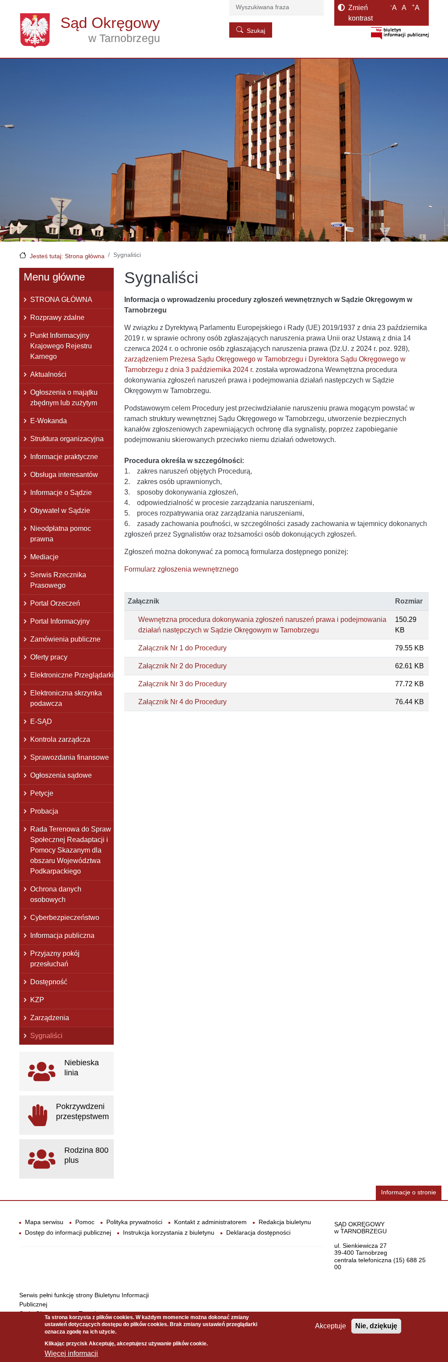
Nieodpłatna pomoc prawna (60, 534)
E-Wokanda (48, 421)
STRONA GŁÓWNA (61, 299)
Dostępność (48, 982)
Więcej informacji (71, 1353)
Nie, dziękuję (376, 1326)
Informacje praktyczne (64, 456)
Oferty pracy (48, 657)
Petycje (41, 793)
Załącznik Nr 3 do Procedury (182, 684)
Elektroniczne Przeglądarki (72, 675)
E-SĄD (41, 721)
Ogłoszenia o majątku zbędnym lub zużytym (64, 398)
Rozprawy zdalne (57, 317)
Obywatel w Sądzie (60, 510)
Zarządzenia (49, 1018)
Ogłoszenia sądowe (61, 775)
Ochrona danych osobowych (55, 894)
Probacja (44, 811)
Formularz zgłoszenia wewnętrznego (181, 569)
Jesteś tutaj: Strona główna (67, 256)
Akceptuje (330, 1326)
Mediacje (44, 557)
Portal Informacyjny (60, 621)
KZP (37, 1000)
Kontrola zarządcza (60, 739)
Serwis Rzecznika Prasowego (58, 580)
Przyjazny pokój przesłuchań (55, 959)
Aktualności (48, 374)
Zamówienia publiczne (65, 639)
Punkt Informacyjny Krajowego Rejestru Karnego (61, 346)
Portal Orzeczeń (55, 603)
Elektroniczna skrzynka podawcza (66, 698)
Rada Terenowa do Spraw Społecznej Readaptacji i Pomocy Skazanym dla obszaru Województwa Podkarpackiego (70, 850)
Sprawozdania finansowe (69, 757)
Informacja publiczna (62, 935)
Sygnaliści (46, 1035)
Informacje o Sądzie (61, 492)
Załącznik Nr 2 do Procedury (182, 666)
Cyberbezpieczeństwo (64, 917)
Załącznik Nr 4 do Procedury (182, 702)
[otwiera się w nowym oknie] (400, 33)
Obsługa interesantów (64, 474)
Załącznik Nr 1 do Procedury (182, 648)
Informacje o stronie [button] (408, 1192)
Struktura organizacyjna (67, 438)
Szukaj (256, 31)
